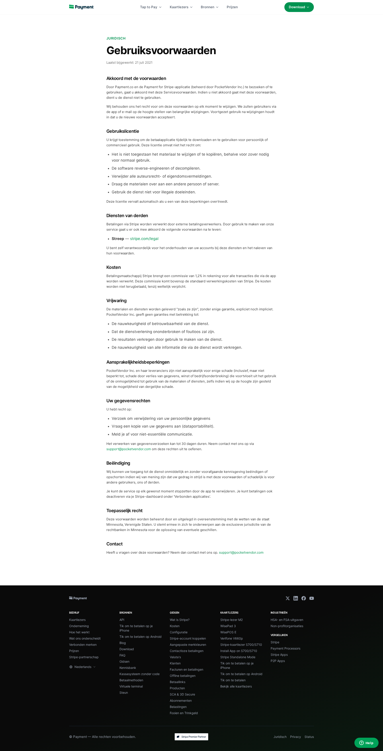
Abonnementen (181, 700)
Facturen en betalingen (186, 669)
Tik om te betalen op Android (140, 636)
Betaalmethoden (131, 680)
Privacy (295, 737)
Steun (123, 692)
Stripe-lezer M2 (231, 620)
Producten (177, 688)
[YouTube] (311, 598)
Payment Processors (285, 648)
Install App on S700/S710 (238, 651)
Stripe (275, 642)
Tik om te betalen (233, 680)
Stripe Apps (279, 654)
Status (309, 737)
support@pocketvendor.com (128, 449)
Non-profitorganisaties (287, 626)
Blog (122, 643)
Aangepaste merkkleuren (188, 644)
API (121, 620)
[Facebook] (303, 598)
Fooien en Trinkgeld (184, 713)
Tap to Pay (148, 7)
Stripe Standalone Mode (237, 657)
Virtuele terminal (131, 686)
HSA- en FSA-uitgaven (287, 620)
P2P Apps (278, 661)
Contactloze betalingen (186, 651)
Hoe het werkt (79, 632)
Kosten (175, 626)
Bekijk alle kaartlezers (236, 686)
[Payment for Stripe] (81, 7)
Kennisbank (127, 668)
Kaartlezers (179, 7)
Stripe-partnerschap (84, 657)
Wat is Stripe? (180, 620)
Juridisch (280, 737)
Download (297, 7)
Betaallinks (177, 682)
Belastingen (178, 707)
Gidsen (124, 661)
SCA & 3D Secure (182, 694)
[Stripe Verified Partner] (191, 736)
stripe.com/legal (144, 238)
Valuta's (175, 657)
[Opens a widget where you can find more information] (366, 743)
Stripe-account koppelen (188, 638)
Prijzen (232, 7)
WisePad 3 (228, 626)
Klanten (175, 663)
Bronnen (207, 7)
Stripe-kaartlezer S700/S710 (241, 644)
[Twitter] (287, 598)
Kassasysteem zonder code (139, 674)
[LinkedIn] (295, 598)
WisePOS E (228, 632)
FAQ (122, 655)
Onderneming (79, 626)
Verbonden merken (83, 644)
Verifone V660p (231, 638)
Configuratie (179, 632)
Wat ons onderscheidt (85, 638)
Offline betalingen (182, 676)
